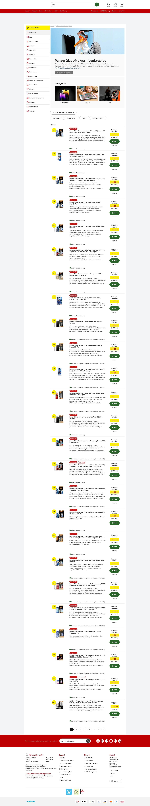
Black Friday (63, 11)
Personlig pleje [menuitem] (33, 93)
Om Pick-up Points (66, 763)
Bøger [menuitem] (31, 37)
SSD (56, 11)
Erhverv (114, 11)
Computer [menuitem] (32, 46)
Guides (62, 758)
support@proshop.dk (33, 768)
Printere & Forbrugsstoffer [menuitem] (36, 98)
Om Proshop (114, 770)
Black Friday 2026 (66, 780)
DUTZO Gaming (105, 11)
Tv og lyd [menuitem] (32, 111)
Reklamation (89, 760)
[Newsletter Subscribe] (88, 741)
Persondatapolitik (65, 775)
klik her (41, 777)
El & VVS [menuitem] (32, 54)
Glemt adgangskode (91, 769)
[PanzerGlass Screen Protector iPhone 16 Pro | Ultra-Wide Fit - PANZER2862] (59, 562)
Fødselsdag (94, 11)
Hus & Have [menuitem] (32, 67)
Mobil (40, 11)
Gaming (34, 11)
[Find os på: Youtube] (111, 741)
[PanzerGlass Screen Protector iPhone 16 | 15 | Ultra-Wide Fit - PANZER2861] (59, 228)
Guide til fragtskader (91, 772)
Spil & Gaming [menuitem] (33, 107)
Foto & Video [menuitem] (33, 59)
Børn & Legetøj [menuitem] (33, 41)
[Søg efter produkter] (97, 5)
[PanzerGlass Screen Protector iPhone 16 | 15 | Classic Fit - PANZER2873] (59, 204)
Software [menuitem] (32, 102)
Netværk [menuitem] (31, 89)
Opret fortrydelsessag (92, 763)
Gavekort (121, 11)
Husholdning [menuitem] (33, 72)
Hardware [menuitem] (32, 63)
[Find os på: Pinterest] (115, 741)
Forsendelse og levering (67, 760)
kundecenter (32, 766)
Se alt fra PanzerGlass (64, 73)
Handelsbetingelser (66, 772)
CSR (62, 777)
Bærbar (28, 11)
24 (98, 729)
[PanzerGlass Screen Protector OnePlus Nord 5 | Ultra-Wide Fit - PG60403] (59, 347)
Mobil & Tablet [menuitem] (33, 85)
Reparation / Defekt (66, 766)
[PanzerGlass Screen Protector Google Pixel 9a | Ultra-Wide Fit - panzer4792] (59, 633)
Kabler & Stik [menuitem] (33, 76)
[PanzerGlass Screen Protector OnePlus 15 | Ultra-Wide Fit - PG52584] (59, 323)
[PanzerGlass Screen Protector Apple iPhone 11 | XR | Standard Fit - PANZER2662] (59, 681)
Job (112, 776)
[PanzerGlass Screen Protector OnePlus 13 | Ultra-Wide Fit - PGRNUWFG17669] (59, 419)
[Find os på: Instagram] (102, 741)
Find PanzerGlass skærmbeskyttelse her (67, 68)
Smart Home (48, 11)
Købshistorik (89, 766)
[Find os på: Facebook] (98, 741)
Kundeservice (64, 769)
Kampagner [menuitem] (32, 32)
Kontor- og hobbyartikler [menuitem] (36, 80)
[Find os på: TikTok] (107, 741)
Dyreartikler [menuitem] (32, 50)
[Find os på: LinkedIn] (120, 741)
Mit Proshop (89, 758)
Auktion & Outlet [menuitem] (34, 28)
